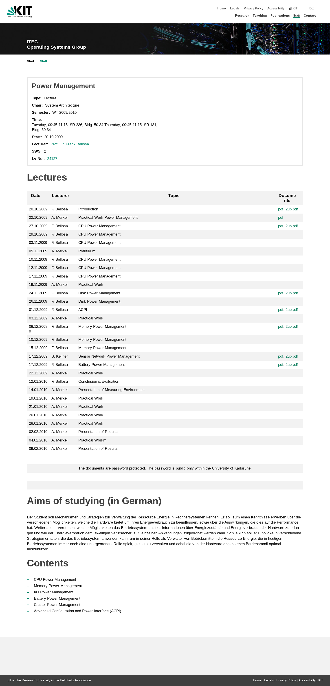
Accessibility (275, 8)
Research (242, 15)
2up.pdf (292, 209)
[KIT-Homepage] (19, 11)
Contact (310, 15)
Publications (280, 15)
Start (30, 61)
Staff (296, 15)
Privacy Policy (253, 8)
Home (221, 8)
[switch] (322, 8)
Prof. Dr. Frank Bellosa (70, 144)
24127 (52, 159)
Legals (235, 8)
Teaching (260, 15)
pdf (280, 209)
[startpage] (322, 15)
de (311, 8)
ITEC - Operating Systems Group (56, 44)
